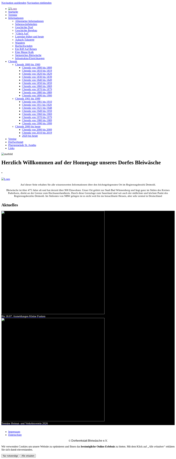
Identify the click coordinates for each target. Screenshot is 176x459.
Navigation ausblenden (13, 2)
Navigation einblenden (39, 2)
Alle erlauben (27, 456)
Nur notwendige (10, 456)
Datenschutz (15, 434)
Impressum (14, 431)
